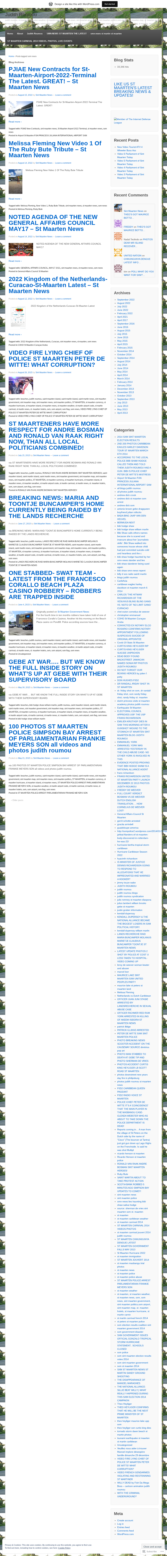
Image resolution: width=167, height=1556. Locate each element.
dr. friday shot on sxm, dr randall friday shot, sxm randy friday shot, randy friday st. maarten (134, 694)
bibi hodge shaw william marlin (43, 705)
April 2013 (122, 412)
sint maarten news (49, 129)
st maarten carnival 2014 (130, 1222)
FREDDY (128, 227)
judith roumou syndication (130, 896)
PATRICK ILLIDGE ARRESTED (133, 1030)
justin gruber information (129, 910)
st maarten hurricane (74, 480)
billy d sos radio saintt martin (132, 574)
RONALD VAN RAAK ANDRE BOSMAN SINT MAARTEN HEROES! (72, 473)
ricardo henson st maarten (130, 1153)
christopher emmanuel (128, 615)
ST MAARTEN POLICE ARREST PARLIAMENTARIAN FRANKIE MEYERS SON (53, 793)
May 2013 (122, 409)
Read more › (15, 121)
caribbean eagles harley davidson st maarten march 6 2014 (132, 587)
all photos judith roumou (129, 491)
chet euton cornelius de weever (133, 611)
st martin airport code (85, 406)
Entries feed (123, 1527)
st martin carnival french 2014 (132, 1318)
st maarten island (33, 406)
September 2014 (126, 358)
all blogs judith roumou (129, 488)
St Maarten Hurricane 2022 (131, 1253)
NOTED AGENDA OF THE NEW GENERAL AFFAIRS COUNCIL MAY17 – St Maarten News (53, 223)
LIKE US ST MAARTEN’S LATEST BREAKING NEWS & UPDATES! (133, 89)
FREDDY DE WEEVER (129, 790)
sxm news (102, 206)
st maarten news (95, 129)
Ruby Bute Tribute (57, 206)
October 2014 (124, 354)
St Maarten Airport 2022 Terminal (72, 129)
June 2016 (122, 327)
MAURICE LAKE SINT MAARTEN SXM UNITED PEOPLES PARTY (130, 978)
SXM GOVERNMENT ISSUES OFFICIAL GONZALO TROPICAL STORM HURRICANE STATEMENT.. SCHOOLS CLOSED (134, 1342)
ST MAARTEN (78, 402)
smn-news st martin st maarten (106, 33)
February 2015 (125, 347)
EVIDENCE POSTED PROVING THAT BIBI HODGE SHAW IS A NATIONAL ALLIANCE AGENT (133, 766)
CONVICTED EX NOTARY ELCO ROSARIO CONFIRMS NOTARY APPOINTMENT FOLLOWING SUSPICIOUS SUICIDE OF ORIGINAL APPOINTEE (134, 632)
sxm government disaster (130, 1331)
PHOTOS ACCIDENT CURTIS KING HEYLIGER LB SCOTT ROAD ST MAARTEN (132, 1067)
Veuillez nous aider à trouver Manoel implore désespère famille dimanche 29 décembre (133, 1452)
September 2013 (126, 399)
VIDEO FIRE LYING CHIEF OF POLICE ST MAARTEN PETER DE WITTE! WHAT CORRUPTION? (57, 358)
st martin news (23, 409)
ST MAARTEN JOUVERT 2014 (133, 1259)
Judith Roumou (21, 14)
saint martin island (69, 399)
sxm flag (66, 409)
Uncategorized (24, 654)
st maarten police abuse (129, 1277)
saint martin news (86, 399)
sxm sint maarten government (132, 1362)
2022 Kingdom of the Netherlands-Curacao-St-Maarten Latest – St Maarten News (58, 285)
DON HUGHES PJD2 (128, 680)
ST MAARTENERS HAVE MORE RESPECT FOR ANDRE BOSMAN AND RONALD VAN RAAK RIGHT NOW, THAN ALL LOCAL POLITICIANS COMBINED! (56, 435)
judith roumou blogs (127, 893)
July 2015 (122, 334)
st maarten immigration (129, 1256)
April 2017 (122, 320)
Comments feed (125, 1530)
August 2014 (123, 361)
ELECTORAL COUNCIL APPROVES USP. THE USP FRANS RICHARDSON (131, 714)
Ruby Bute (38, 209)
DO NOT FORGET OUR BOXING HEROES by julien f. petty (132, 673)
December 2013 (125, 388)
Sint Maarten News (44, 95)
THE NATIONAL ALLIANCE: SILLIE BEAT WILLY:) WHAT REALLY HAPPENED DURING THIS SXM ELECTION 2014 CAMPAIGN (132, 1393)
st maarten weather (66, 406)
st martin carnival (67, 483)
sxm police (122, 1352)
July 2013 (122, 402)
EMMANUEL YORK (127, 742)
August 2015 (123, 330)
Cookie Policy (64, 1548)
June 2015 (122, 337)
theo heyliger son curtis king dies (134, 1428)
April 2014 (122, 375)
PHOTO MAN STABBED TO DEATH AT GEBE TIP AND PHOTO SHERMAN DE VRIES (132, 1057)
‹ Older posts (17, 800)
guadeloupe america (127, 827)
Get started (110, 4)
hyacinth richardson (127, 858)
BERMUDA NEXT (126, 522)
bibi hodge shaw (125, 526)
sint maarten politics (62, 402)
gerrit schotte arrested (128, 821)
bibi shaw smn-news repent (131, 570)
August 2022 (123, 303)
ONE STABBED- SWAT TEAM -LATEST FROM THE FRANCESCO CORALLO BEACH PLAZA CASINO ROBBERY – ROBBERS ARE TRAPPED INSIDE (57, 585)
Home (10, 33)
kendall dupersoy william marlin (133, 930)
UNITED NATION (132, 255)
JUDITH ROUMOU (127, 886)
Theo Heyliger (124, 1404)
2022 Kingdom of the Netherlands (36, 341)
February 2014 (125, 382)
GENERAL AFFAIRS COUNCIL (34, 268)
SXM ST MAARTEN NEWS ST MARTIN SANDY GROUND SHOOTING (132, 1373)
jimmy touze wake (126, 882)
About (20, 33)
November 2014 (125, 351)
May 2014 (122, 371)
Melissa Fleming (28, 206)
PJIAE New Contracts (30, 129)
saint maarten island (52, 399)
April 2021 (122, 316)
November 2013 (125, 392)
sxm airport (56, 409)
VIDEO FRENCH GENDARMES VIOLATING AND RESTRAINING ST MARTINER (134, 1476)
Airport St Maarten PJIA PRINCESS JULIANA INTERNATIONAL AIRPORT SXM (52, 135)
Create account (125, 1520)
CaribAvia (122, 581)
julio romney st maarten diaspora (134, 899)
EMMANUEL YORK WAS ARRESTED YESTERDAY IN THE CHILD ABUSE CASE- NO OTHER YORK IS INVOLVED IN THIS (133, 752)
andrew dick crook (126, 495)
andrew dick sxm (126, 505)
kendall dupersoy (126, 913)
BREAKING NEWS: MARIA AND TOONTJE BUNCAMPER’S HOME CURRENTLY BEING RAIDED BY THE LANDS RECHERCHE (56, 506)
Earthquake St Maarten (129, 707)
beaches (24, 399)
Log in (120, 1524)
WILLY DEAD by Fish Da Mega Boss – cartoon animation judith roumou (133, 1486)
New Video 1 (42, 206)
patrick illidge (124, 1026)
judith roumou (35, 399)
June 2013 (122, 406)
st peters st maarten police (131, 1321)
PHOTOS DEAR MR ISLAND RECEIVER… (138, 243)
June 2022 (122, 310)
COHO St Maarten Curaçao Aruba (33, 345)
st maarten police (126, 1273)
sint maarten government (67, 476)
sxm (49, 409)
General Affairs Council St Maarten (33, 271)
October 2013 (124, 395)
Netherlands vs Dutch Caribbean (134, 995)
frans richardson (125, 773)
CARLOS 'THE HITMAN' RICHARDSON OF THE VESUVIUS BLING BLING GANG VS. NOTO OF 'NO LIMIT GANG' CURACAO (134, 601)
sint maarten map (28, 402)
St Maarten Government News (73, 611)
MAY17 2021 (54, 268)
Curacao (55, 341)
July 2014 (122, 364)
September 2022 (126, 299)
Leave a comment (63, 95)
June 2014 (122, 368)
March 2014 (123, 378)
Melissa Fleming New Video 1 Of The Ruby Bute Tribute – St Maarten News (55, 149)
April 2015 (122, 344)
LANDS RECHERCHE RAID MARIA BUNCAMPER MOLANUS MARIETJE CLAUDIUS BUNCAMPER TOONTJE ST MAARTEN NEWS (134, 941)
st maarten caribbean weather (132, 1218)
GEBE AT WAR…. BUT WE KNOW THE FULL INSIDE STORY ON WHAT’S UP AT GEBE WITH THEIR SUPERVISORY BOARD (58, 670)
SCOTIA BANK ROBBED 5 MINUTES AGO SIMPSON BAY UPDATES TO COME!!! (133, 1188)
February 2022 (125, 313)
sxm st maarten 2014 (128, 1366)
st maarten (82, 341)
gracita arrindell (125, 824)
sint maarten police (127, 1198)
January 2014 (124, 385)
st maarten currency (94, 402)
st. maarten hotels (38, 409)
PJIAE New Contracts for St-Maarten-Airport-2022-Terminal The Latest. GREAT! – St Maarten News (52, 78)
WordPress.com (125, 1534)
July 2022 (122, 306)
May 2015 (122, 340)
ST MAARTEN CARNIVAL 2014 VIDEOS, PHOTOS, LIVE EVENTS (39, 41)
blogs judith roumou (127, 577)
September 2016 (126, 323)
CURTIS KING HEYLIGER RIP (132, 646)
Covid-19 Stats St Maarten (130, 642)
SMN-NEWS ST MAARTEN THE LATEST (67, 33)
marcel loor (123, 971)
